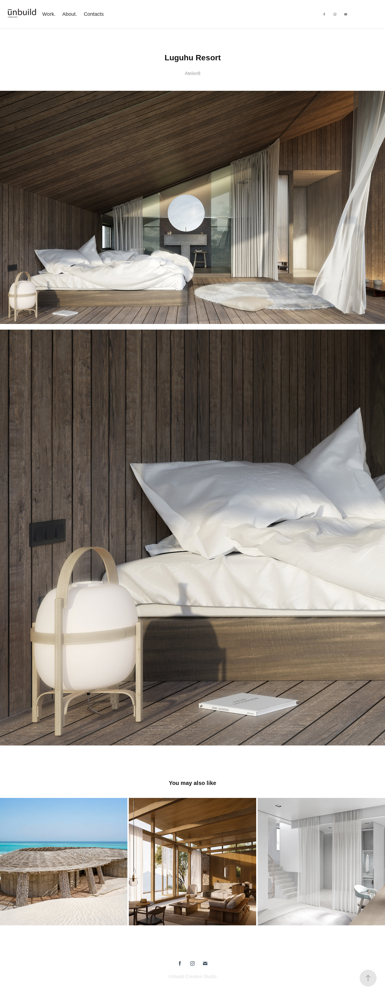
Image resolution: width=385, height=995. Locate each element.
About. (69, 14)
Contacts (94, 14)
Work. (49, 14)
